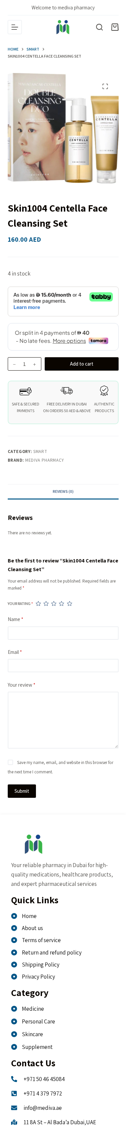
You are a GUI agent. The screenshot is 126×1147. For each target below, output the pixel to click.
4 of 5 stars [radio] (61, 603)
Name (15, 619)
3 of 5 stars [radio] (53, 603)
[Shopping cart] (115, 27)
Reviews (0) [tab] (63, 491)
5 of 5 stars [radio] (69, 603)
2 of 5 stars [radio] (45, 603)
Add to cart (81, 364)
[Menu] (15, 27)
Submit (21, 791)
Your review (21, 685)
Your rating (20, 603)
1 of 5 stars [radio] (38, 603)
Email (15, 652)
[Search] (99, 27)
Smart (40, 451)
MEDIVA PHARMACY (44, 460)
